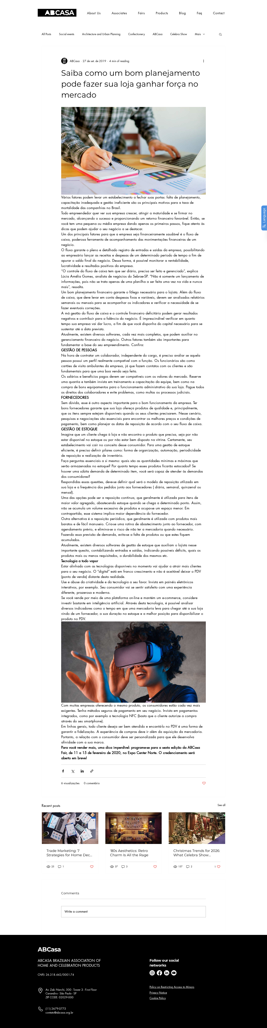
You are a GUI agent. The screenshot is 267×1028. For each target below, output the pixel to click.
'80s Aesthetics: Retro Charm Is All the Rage (129, 853)
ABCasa (157, 34)
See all (221, 805)
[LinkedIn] (166, 972)
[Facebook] (159, 972)
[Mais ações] (203, 61)
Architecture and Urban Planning (101, 34)
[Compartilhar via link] (92, 771)
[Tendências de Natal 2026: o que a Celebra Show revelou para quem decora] (197, 828)
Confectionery (136, 34)
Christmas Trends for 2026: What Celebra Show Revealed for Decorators (196, 853)
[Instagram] (152, 972)
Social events (66, 34)
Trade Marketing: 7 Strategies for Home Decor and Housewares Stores (70, 853)
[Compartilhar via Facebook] (63, 771)
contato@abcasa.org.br (59, 1012)
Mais (198, 34)
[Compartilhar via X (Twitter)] (72, 771)
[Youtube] (174, 972)
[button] (141, 13)
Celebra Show (178, 34)
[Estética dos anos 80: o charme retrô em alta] (133, 828)
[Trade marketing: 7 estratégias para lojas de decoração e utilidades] (70, 828)
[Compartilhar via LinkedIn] (82, 771)
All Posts (46, 34)
